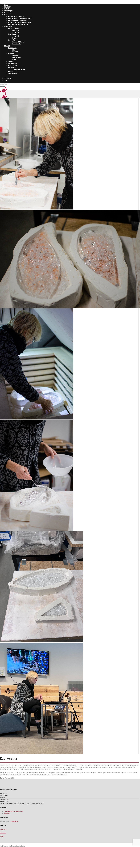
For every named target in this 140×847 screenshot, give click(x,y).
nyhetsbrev (14, 821)
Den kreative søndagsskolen (13, 811)
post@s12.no (4, 799)
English (6, 80)
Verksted (7, 813)
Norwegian (7, 78)
